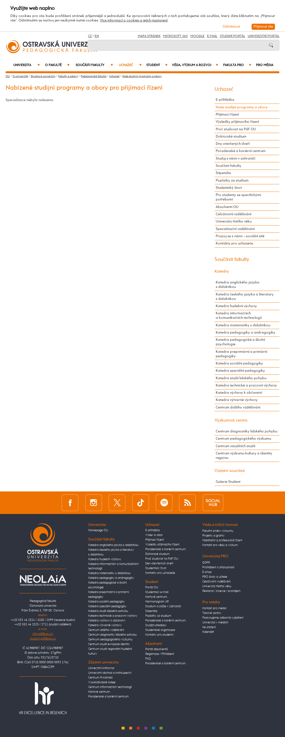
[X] (117, 503)
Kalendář (208, 632)
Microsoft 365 (175, 36)
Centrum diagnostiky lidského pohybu (246, 431)
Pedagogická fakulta (93, 76)
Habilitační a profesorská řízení (222, 540)
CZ (90, 36)
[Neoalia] (43, 580)
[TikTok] (140, 503)
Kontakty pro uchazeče (234, 243)
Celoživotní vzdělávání (233, 214)
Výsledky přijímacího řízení (237, 122)
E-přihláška (225, 100)
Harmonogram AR (157, 601)
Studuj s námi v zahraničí (235, 158)
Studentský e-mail (156, 592)
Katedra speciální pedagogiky (240, 371)
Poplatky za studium (232, 180)
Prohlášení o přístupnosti (218, 567)
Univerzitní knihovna (101, 668)
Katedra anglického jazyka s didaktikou (237, 285)
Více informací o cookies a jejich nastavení (134, 20)
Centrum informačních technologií (110, 687)
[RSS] (187, 503)
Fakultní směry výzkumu (217, 531)
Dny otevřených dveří (233, 144)
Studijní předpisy (155, 625)
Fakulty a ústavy (68, 76)
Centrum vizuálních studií (235, 446)
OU (8, 76)
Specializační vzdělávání (235, 229)
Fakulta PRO (237, 65)
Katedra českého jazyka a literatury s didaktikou (245, 297)
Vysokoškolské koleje (102, 682)
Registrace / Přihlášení (159, 654)
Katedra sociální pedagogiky (239, 363)
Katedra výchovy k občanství (239, 393)
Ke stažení (209, 627)
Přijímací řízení (227, 114)
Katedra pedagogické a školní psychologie (240, 342)
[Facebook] (70, 503)
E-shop (207, 572)
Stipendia (223, 173)
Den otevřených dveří (159, 563)
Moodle (197, 36)
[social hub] (213, 503)
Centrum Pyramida (100, 677)
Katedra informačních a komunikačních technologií (239, 316)
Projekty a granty (213, 535)
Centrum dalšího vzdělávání (238, 407)
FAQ (148, 658)
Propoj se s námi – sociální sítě (240, 236)
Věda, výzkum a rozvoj (195, 65)
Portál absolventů (156, 649)
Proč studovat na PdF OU (236, 129)
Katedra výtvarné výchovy (237, 400)
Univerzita (26, 65)
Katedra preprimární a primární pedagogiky (241, 354)
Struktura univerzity (43, 76)
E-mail (212, 36)
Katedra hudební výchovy (236, 306)
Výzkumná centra (231, 420)
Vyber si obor (154, 535)
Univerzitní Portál (263, 36)
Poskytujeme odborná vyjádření (222, 618)
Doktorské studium (231, 136)
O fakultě (57, 65)
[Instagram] (93, 503)
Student (156, 65)
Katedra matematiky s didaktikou (243, 325)
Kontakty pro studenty (159, 634)
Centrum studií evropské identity (109, 644)
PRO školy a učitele (214, 577)
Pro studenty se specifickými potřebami (238, 197)
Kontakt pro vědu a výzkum (220, 545)
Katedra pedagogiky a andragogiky (245, 332)
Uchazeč (130, 65)
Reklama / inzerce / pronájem (221, 591)
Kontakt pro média (214, 608)
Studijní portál (232, 36)
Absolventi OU (227, 207)
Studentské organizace (160, 630)
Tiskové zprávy (211, 613)
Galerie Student (228, 482)
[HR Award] (43, 698)
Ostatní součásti (230, 471)
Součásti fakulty (94, 65)
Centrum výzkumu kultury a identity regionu (244, 456)
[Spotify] (164, 503)
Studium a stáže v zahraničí (163, 606)
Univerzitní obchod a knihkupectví (109, 673)
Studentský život (229, 188)
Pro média (264, 65)
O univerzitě (20, 76)
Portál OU (151, 587)
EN (97, 36)
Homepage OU (98, 530)
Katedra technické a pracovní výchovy (246, 385)
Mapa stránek (149, 36)
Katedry (222, 271)
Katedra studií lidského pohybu (241, 378)
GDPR (206, 562)
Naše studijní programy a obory (142, 76)
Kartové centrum (99, 692)
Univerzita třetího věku (234, 221)
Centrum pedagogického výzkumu (243, 438)
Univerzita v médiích (215, 622)
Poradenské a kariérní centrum (241, 151)
